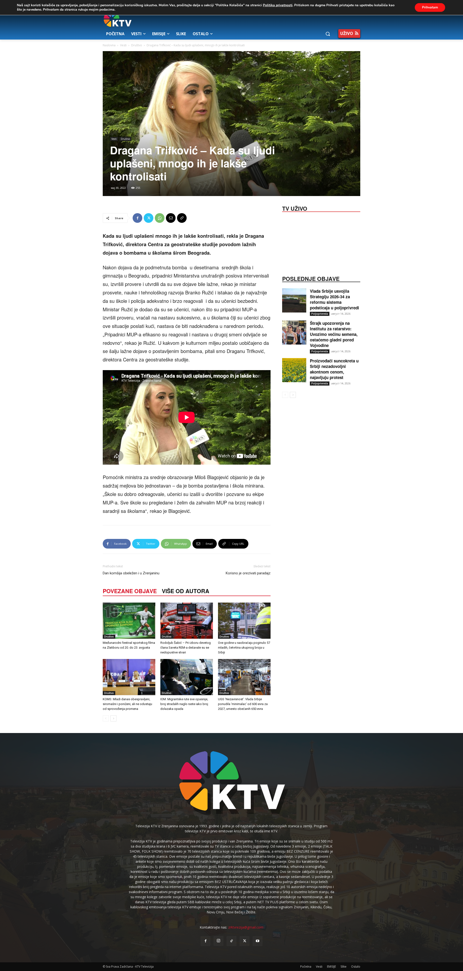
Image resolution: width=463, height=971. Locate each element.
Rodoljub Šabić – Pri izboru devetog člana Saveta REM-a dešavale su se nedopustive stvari (185, 647)
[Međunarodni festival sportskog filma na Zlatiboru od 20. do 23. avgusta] (129, 621)
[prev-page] (106, 718)
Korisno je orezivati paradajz (248, 573)
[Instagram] (218, 941)
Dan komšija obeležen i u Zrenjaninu (131, 573)
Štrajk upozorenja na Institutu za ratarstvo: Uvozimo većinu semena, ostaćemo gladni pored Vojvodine (334, 334)
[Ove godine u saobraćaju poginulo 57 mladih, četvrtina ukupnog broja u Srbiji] (244, 621)
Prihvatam (430, 7)
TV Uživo (294, 208)
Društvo (136, 45)
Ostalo (355, 966)
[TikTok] (231, 941)
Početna (305, 966)
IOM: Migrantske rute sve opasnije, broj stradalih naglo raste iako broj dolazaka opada (184, 704)
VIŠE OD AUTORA (185, 591)
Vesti (123, 45)
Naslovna (109, 45)
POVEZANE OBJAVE (130, 591)
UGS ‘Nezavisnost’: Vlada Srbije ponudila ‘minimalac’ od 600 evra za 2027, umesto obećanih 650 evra (243, 704)
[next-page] (113, 718)
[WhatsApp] (159, 218)
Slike (343, 966)
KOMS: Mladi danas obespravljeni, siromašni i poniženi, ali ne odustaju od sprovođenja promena (127, 704)
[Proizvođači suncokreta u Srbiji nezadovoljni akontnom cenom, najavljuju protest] (294, 370)
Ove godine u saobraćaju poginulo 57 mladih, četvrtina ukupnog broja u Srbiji (244, 647)
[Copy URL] (182, 218)
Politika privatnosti (278, 5)
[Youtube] (257, 941)
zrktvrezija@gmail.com (245, 927)
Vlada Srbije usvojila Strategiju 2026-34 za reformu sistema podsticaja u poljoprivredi (334, 299)
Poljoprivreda (319, 313)
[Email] (171, 218)
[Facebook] (137, 218)
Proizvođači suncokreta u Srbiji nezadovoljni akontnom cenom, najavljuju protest (334, 369)
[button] (328, 34)
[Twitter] (148, 218)
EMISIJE (331, 966)
